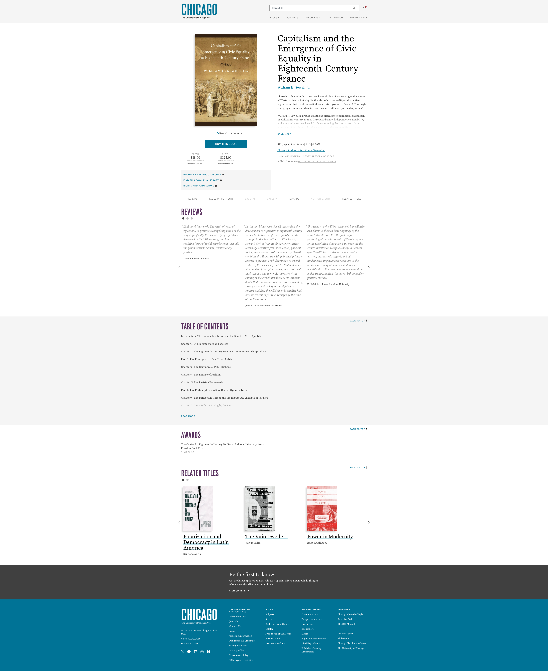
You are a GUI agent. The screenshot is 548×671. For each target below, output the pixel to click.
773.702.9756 (192, 643)
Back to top (357, 320)
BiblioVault (343, 638)
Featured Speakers (275, 643)
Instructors (307, 624)
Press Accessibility (238, 655)
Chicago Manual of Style (350, 614)
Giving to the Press (238, 645)
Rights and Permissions (200, 185)
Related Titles (351, 199)
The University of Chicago (351, 648)
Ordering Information (240, 636)
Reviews (192, 199)
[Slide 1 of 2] (183, 479)
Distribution (335, 17)
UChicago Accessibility (241, 660)
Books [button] (273, 17)
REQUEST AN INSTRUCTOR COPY (203, 174)
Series (268, 619)
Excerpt (250, 199)
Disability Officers (311, 643)
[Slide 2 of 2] (187, 479)
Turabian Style (345, 619)
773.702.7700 (194, 638)
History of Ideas (323, 156)
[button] (286, 134)
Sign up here (239, 590)
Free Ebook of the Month (278, 633)
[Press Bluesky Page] (208, 652)
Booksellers (308, 629)
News (232, 631)
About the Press (237, 616)
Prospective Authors (312, 619)
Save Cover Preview (230, 133)
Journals (292, 17)
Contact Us (234, 626)
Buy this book (231, 144)
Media (305, 633)
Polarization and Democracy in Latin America (206, 542)
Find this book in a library (202, 180)
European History (299, 156)
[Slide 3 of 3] (191, 218)
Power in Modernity (330, 537)
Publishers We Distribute (242, 640)
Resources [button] (312, 17)
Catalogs (269, 629)
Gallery (272, 199)
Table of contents (221, 199)
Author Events (321, 199)
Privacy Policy (236, 650)
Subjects (269, 614)
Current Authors (310, 614)
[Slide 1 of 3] (183, 218)
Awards (294, 199)
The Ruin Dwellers (266, 537)
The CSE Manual (346, 624)
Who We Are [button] (357, 17)
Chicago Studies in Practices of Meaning (301, 150)
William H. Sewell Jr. (293, 87)
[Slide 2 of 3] (187, 218)
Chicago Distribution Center (352, 643)
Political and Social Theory (317, 161)
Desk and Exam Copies (277, 624)
